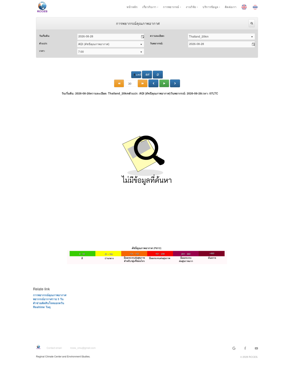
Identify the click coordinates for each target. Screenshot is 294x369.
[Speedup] (143, 83)
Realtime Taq (42, 307)
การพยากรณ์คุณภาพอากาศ (49, 295)
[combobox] (108, 36)
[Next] (175, 83)
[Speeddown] (119, 83)
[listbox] (221, 37)
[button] (141, 37)
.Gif (147, 74)
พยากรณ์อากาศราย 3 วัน (48, 299)
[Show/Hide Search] (252, 23)
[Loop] (158, 74)
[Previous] (153, 83)
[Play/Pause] (164, 83)
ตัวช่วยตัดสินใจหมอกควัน (48, 303)
